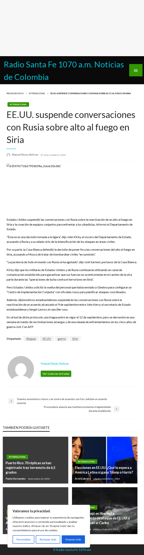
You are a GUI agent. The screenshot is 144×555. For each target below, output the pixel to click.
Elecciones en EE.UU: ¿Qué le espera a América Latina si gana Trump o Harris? (104, 470)
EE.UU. (47, 338)
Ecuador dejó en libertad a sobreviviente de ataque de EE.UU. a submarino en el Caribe (102, 518)
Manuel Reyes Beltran (25, 154)
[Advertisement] (72, 28)
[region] (49, 526)
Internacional (37, 93)
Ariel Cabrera (83, 478)
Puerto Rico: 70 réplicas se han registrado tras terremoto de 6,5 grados (30, 467)
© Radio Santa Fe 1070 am (72, 550)
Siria (75, 338)
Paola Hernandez (16, 478)
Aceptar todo (73, 539)
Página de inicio (15, 93)
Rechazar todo (48, 539)
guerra (62, 338)
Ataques (31, 338)
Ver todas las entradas (56, 373)
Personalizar (23, 539)
